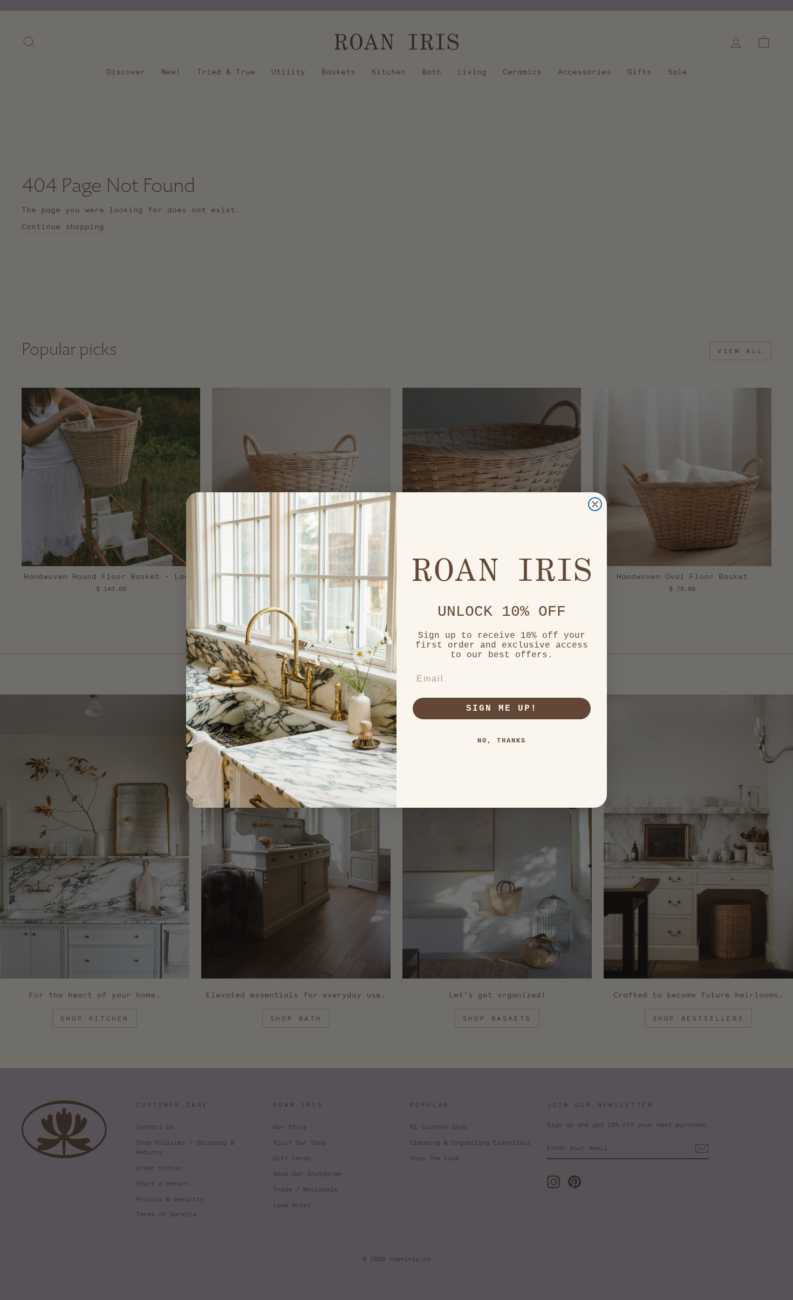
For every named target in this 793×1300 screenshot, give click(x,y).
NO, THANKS (501, 741)
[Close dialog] (595, 504)
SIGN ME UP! (501, 708)
